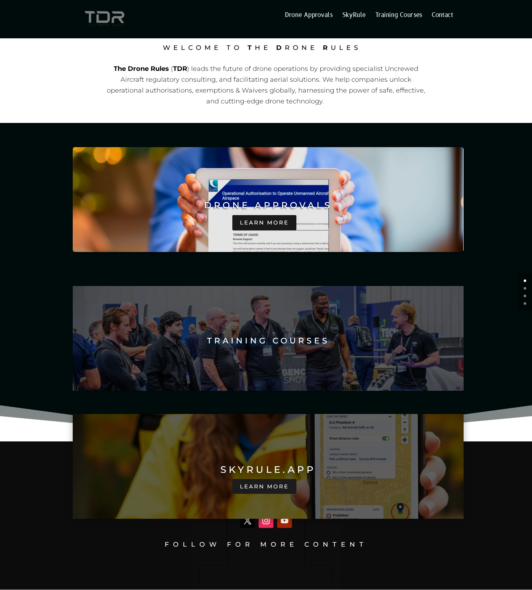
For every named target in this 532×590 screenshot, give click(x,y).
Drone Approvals (309, 15)
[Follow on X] (247, 520)
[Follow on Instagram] (266, 520)
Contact (442, 15)
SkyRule (354, 15)
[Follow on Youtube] (284, 520)
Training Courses (398, 15)
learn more (264, 222)
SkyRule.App (268, 469)
